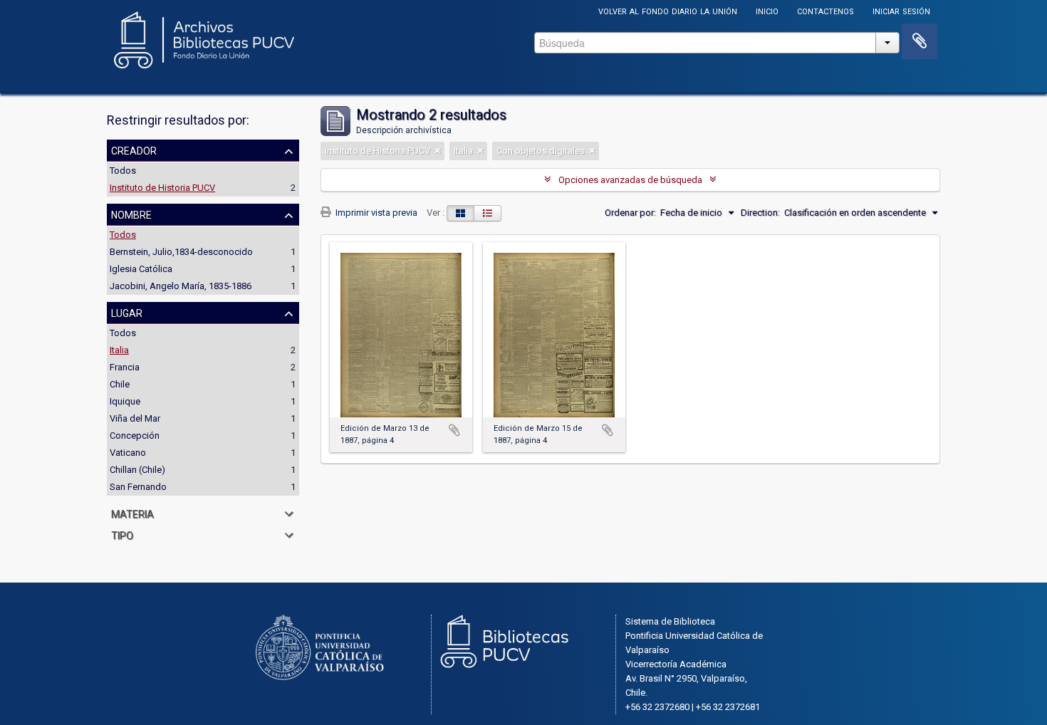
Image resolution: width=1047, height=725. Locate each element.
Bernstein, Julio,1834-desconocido (181, 251)
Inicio (767, 10)
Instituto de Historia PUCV (162, 187)
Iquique (125, 401)
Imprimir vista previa (375, 212)
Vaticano (128, 452)
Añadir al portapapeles (454, 430)
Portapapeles (919, 41)
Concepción (135, 435)
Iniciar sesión (901, 10)
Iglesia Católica (141, 269)
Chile (120, 384)
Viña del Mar (135, 418)
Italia (119, 350)
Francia (125, 367)
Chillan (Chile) (137, 469)
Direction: (760, 212)
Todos (123, 170)
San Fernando (138, 486)
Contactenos (825, 10)
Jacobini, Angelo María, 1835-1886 (180, 286)
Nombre (131, 213)
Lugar (126, 311)
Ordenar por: (630, 212)
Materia (132, 512)
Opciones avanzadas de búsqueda (630, 179)
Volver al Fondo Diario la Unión (667, 10)
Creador (134, 149)
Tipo (122, 534)
